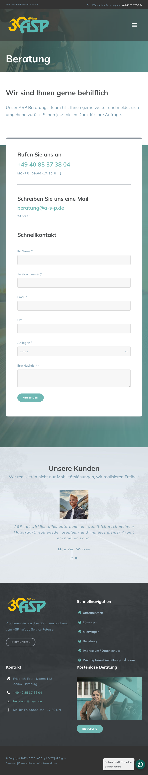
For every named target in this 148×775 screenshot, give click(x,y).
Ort (19, 320)
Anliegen (24, 343)
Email (22, 297)
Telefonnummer (29, 274)
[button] (109, 660)
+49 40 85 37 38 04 (132, 5)
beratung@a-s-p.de (27, 701)
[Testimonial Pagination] (72, 558)
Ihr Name (25, 251)
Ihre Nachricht (28, 365)
